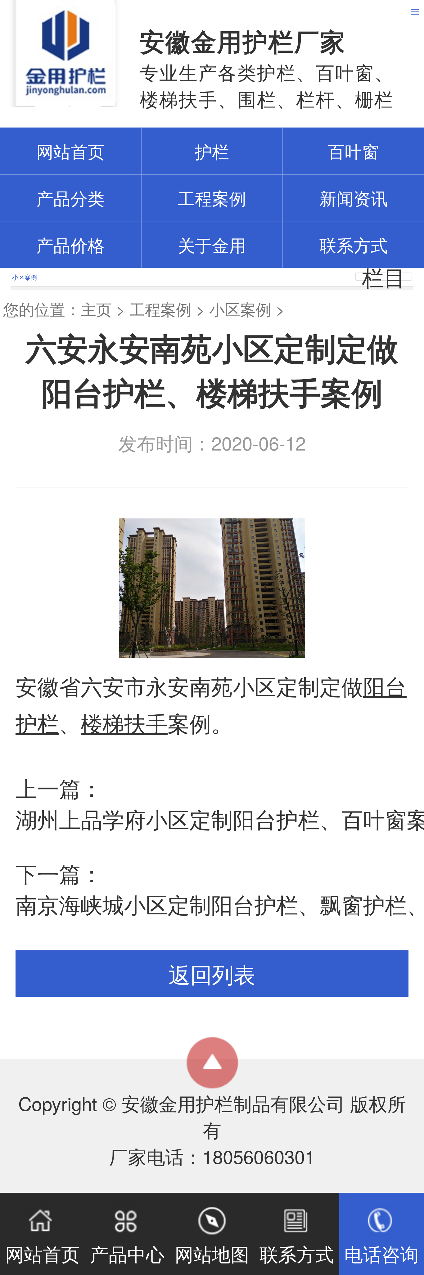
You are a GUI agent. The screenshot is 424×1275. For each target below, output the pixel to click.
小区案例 (240, 309)
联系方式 (353, 244)
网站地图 (212, 1253)
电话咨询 (381, 1253)
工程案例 (212, 197)
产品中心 (127, 1253)
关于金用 (212, 244)
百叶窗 (353, 151)
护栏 (212, 151)
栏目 (383, 276)
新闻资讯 (353, 197)
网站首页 (42, 1253)
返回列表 (212, 973)
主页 (96, 309)
